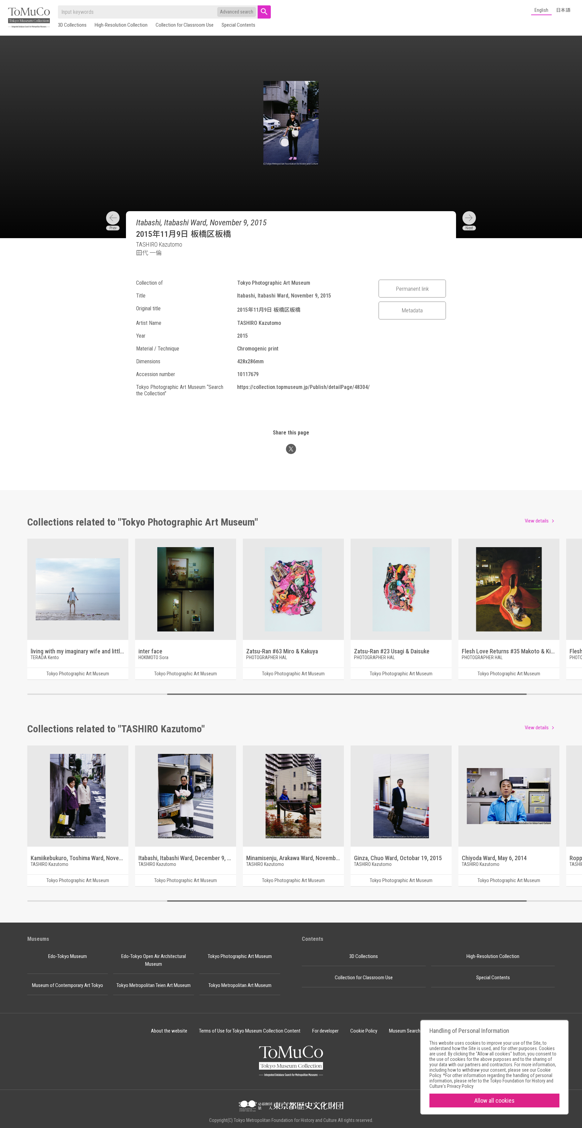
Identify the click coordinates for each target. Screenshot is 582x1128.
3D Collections (72, 25)
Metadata (412, 310)
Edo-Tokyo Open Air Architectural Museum (153, 960)
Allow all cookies (494, 1100)
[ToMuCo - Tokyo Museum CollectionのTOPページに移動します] (29, 18)
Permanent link (412, 288)
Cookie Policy (363, 1031)
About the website (169, 1031)
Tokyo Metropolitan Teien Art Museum (154, 985)
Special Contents (238, 25)
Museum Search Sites (410, 1031)
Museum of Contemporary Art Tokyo (67, 985)
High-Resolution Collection (121, 25)
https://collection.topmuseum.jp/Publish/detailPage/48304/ (303, 387)
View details (537, 521)
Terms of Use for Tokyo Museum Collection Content (249, 1031)
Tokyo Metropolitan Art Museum (239, 985)
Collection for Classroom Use (185, 25)
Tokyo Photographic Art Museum (240, 956)
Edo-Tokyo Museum (67, 956)
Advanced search (236, 12)
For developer (325, 1031)
